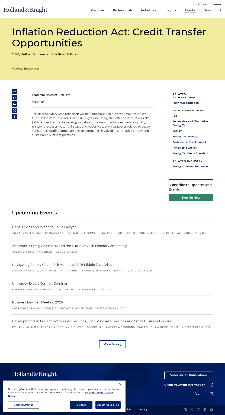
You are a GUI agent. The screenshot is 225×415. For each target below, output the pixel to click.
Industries (148, 10)
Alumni (200, 393)
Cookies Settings (23, 404)
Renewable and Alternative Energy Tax (190, 123)
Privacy (143, 409)
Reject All (81, 404)
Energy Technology (184, 136)
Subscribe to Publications (188, 375)
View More (111, 344)
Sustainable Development (189, 142)
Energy (177, 130)
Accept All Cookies (108, 404)
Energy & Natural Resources (190, 166)
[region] (64, 396)
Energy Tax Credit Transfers (190, 153)
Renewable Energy (184, 147)
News (208, 10)
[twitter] (191, 410)
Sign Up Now (191, 197)
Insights (170, 10)
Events (190, 10)
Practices (97, 10)
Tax (174, 115)
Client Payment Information (184, 385)
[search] (220, 10)
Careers (216, 4)
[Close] (120, 384)
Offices (203, 4)
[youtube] (211, 410)
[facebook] (205, 410)
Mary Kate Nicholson (185, 102)
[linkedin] (185, 410)
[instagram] (198, 410)
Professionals (122, 10)
